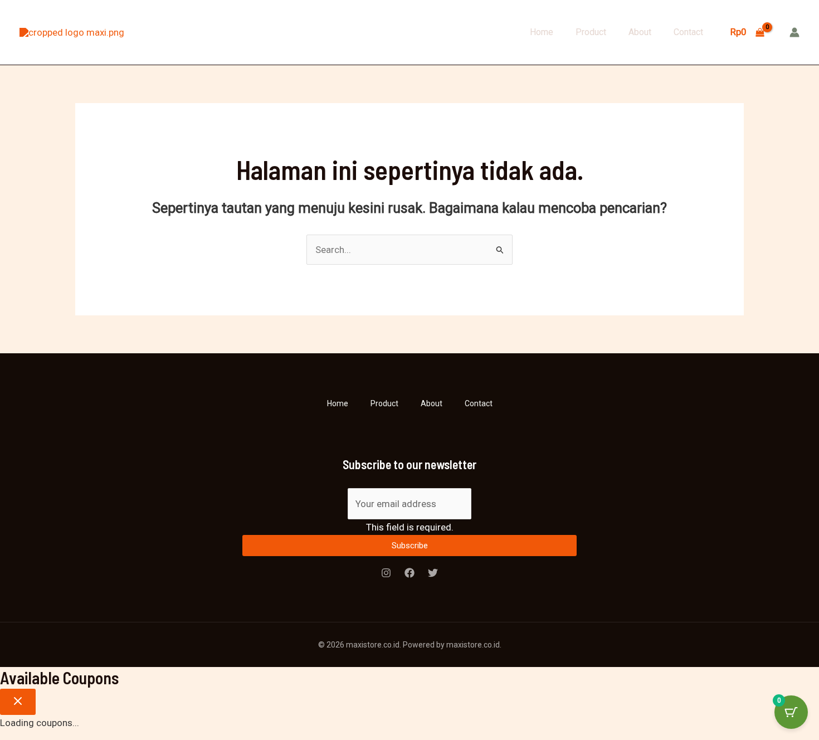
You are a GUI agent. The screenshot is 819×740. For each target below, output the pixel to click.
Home (541, 32)
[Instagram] (386, 573)
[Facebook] (409, 573)
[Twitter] (433, 573)
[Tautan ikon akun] (794, 32)
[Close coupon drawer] (18, 702)
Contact (688, 32)
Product (591, 32)
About (639, 32)
